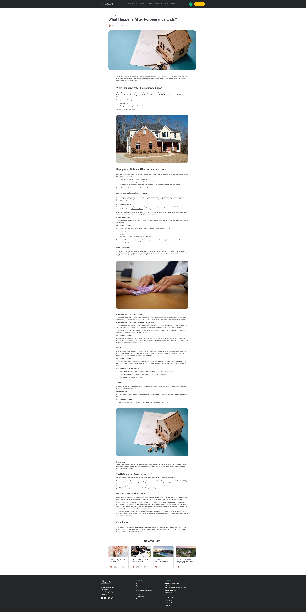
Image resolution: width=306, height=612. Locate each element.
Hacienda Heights (160, 504)
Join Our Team (140, 594)
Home (129, 4)
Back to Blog (114, 16)
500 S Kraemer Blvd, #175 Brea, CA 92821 (176, 595)
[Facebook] (102, 598)
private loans (173, 486)
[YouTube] (105, 598)
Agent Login (139, 599)
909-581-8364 (168, 600)
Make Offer (199, 4)
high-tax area (149, 502)
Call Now (191, 4)
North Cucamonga (142, 504)
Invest (142, 4)
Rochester (168, 504)
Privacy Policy (140, 596)
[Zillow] (112, 598)
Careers (172, 4)
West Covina (151, 504)
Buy (133, 4)
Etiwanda (183, 504)
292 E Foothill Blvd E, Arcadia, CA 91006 (175, 587)
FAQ (162, 4)
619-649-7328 (168, 605)
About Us (157, 4)
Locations (149, 4)
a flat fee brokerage (137, 212)
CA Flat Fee (125, 330)
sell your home (162, 330)
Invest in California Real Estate (144, 590)
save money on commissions (173, 212)
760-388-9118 (168, 593)
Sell (137, 4)
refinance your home (137, 209)
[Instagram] (109, 598)
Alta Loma (175, 504)
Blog (166, 4)
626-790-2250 (168, 585)
